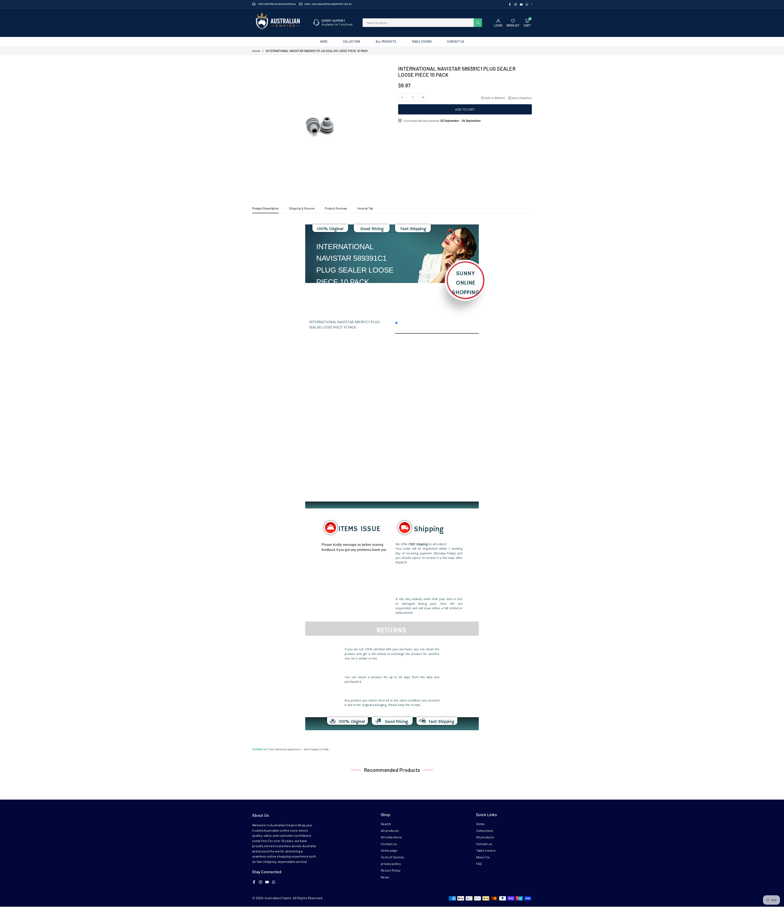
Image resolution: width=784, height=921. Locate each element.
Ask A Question (521, 98)
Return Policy (391, 870)
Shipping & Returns (302, 208)
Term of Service (392, 857)
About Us (483, 857)
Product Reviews (336, 208)
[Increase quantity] (423, 97)
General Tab (365, 208)
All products (390, 830)
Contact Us (455, 41)
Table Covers (422, 41)
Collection (351, 41)
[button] (382, 128)
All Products (386, 41)
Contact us (389, 844)
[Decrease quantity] (402, 97)
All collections (391, 837)
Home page (389, 850)
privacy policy (391, 864)
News (385, 877)
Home (323, 41)
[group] (320, 126)
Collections (484, 830)
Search (386, 824)
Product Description (265, 208)
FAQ (479, 864)
